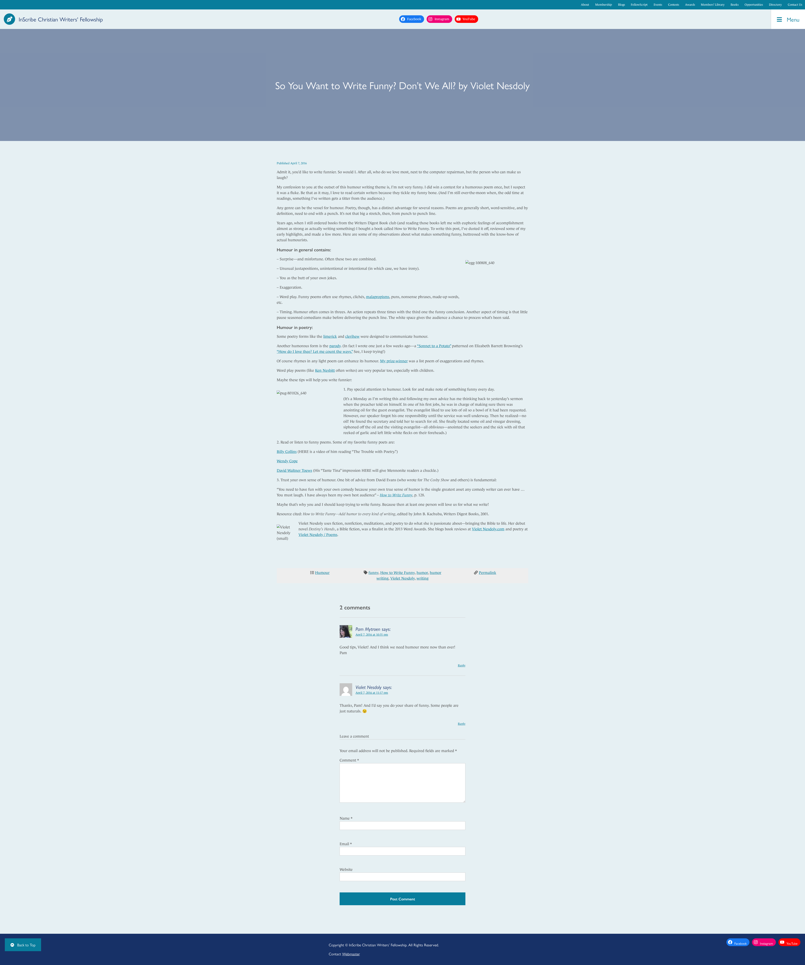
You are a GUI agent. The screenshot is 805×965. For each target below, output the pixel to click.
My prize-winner (394, 361)
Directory (775, 4)
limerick (330, 336)
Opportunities (754, 4)
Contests (673, 4)
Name (346, 818)
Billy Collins (287, 452)
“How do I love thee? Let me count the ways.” (315, 351)
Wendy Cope (287, 461)
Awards (690, 4)
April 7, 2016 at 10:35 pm (372, 634)
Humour (322, 573)
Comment (349, 760)
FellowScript (639, 4)
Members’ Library (712, 4)
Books (735, 4)
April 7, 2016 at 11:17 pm (372, 692)
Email (346, 844)
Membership (603, 4)
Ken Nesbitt (325, 370)
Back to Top (25, 944)
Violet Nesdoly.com (488, 529)
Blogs (621, 4)
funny (373, 573)
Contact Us (795, 4)
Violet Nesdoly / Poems (318, 535)
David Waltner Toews (294, 470)
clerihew (352, 336)
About (585, 4)
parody (335, 346)
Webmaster (351, 953)
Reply (461, 665)
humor (422, 573)
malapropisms (377, 297)
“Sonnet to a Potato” (434, 346)
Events (658, 4)
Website (346, 869)
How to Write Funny (396, 495)
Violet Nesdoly (402, 578)
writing (422, 578)
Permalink (487, 573)
